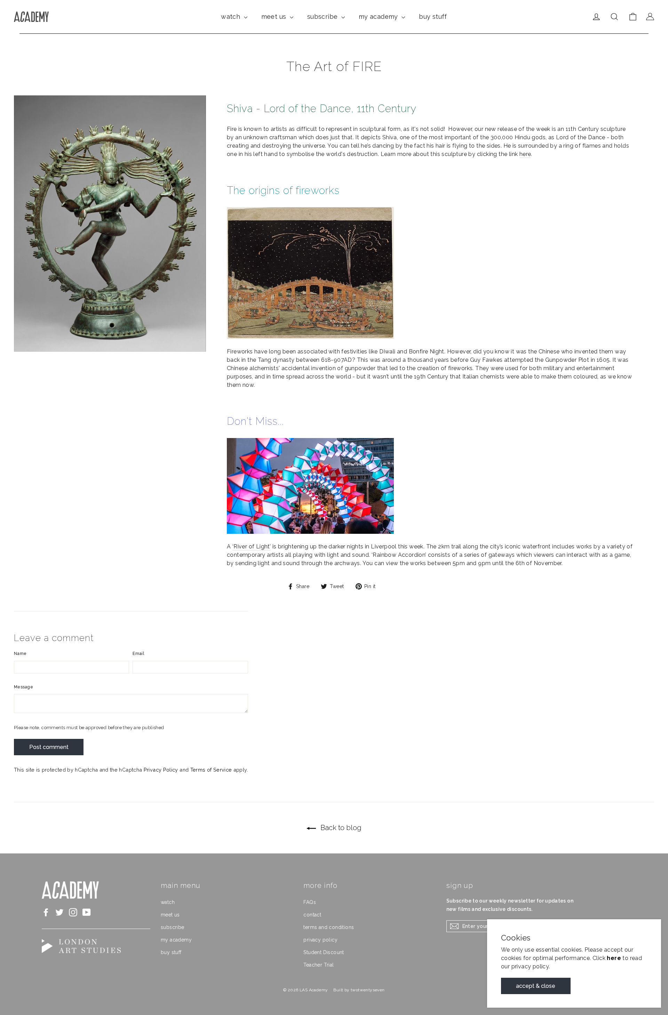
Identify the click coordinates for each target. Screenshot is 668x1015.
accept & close (536, 986)
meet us (274, 16)
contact (312, 915)
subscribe (323, 16)
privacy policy (320, 940)
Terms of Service (211, 770)
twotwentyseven (368, 989)
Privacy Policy (161, 770)
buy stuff (433, 16)
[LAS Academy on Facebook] (46, 912)
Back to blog (340, 827)
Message (23, 687)
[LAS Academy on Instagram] (73, 912)
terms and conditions (328, 927)
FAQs (309, 902)
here (525, 154)
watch (231, 16)
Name (20, 653)
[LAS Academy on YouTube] (86, 912)
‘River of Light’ (251, 546)
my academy (379, 16)
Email (138, 653)
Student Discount (323, 952)
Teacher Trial (318, 965)
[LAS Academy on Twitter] (59, 912)
